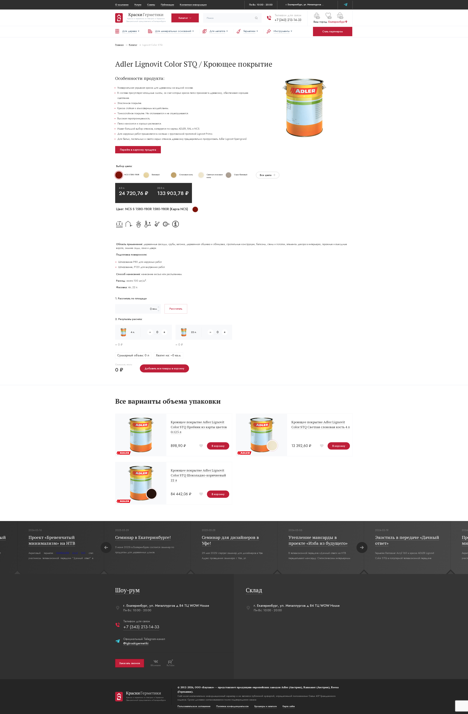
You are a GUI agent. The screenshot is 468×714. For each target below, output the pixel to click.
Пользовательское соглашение (194, 706)
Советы (151, 4)
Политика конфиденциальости (232, 706)
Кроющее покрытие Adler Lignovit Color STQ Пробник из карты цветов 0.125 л (199, 427)
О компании (122, 4)
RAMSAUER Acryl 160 (71, 553)
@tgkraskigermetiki (135, 643)
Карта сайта (289, 706)
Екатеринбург (336, 22)
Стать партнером (332, 31)
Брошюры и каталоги (265, 706)
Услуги (137, 4)
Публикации (167, 4)
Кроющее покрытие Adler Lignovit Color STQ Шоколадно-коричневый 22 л (198, 475)
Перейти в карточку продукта (138, 149)
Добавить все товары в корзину (164, 368)
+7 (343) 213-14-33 (288, 20)
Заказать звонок (129, 663)
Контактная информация (193, 4)
